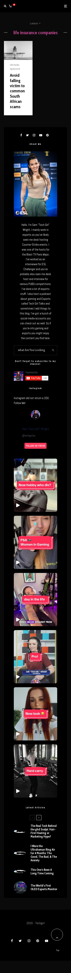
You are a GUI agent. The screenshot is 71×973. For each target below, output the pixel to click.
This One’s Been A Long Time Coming (42, 871)
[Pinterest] (37, 940)
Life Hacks (14, 64)
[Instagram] (29, 940)
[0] (10, 6)
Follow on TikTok (35, 445)
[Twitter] (20, 940)
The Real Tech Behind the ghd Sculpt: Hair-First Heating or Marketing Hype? (44, 831)
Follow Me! (19, 403)
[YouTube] (46, 940)
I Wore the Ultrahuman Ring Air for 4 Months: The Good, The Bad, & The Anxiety (44, 853)
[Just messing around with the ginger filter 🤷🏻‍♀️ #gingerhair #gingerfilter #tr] (35, 713)
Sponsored (15, 68)
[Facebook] (12, 940)
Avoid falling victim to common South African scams (17, 91)
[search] (53, 350)
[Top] (57, 935)
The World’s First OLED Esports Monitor (44, 887)
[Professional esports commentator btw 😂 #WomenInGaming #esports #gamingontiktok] (35, 656)
